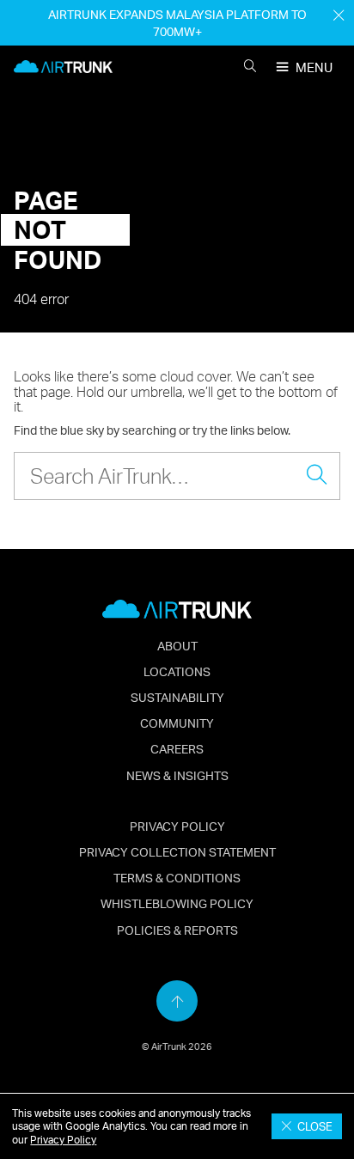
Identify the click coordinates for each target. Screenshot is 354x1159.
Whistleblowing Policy (177, 903)
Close (312, 1126)
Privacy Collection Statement (177, 851)
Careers (177, 748)
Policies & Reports (177, 929)
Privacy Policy (63, 1139)
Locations (177, 671)
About (177, 645)
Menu (314, 67)
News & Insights (177, 775)
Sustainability (177, 697)
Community (177, 722)
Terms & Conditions (177, 877)
